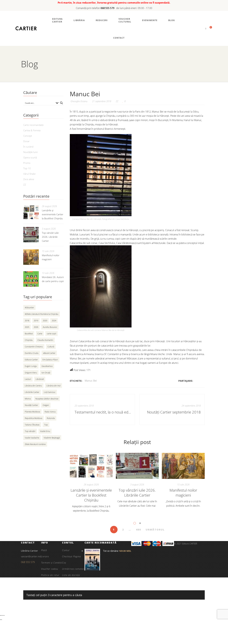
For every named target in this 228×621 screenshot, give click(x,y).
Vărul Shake (29, 173)
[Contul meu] (200, 28)
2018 (27, 320)
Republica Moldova (33, 418)
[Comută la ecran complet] (1, 615)
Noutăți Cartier (31, 405)
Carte (39, 333)
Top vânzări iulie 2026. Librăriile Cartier (137, 493)
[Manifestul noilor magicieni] (183, 466)
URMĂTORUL (155, 529)
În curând (28, 146)
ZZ (117, 101)
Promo (26, 162)
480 (138, 529)
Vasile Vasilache (32, 437)
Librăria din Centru (33, 385)
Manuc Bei (91, 380)
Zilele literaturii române (35, 444)
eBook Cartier (49, 353)
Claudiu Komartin (45, 340)
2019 (36, 320)
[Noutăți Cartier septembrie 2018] (172, 409)
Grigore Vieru (31, 372)
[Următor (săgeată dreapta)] (1, 619)
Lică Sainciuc (49, 392)
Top (46, 424)
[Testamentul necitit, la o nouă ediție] (102, 409)
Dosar (26, 141)
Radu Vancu (50, 411)
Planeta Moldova (32, 411)
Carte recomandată (33, 124)
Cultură (50, 346)
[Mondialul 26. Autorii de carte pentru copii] (31, 279)
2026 (36, 327)
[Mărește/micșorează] (0, 615)
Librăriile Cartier (32, 392)
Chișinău (29, 340)
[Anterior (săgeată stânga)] (0, 619)
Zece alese (28, 179)
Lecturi (28, 379)
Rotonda (51, 418)
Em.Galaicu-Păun (50, 359)
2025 (27, 327)
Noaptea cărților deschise (46, 398)
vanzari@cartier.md (31, 556)
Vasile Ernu (45, 431)
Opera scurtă (30, 157)
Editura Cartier (31, 359)
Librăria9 (40, 379)
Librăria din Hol (53, 385)
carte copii (51, 333)
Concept (27, 135)
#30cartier (29, 307)
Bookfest (29, 333)
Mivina (28, 398)
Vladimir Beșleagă (52, 437)
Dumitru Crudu (31, 353)
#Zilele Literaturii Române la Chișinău (41, 314)
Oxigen (46, 405)
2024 (54, 320)
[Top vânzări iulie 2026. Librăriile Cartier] (137, 466)
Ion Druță (46, 372)
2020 (45, 320)
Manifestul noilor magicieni (183, 493)
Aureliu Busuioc (50, 327)
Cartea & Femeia (31, 130)
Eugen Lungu (31, 366)
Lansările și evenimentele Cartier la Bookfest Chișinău (91, 495)
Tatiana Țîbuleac (32, 424)
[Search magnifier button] (61, 103)
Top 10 (27, 168)
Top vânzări (30, 431)
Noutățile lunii (30, 152)
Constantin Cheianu (34, 346)
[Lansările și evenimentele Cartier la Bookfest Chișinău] (91, 466)
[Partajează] (2, 615)
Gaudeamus (47, 366)
